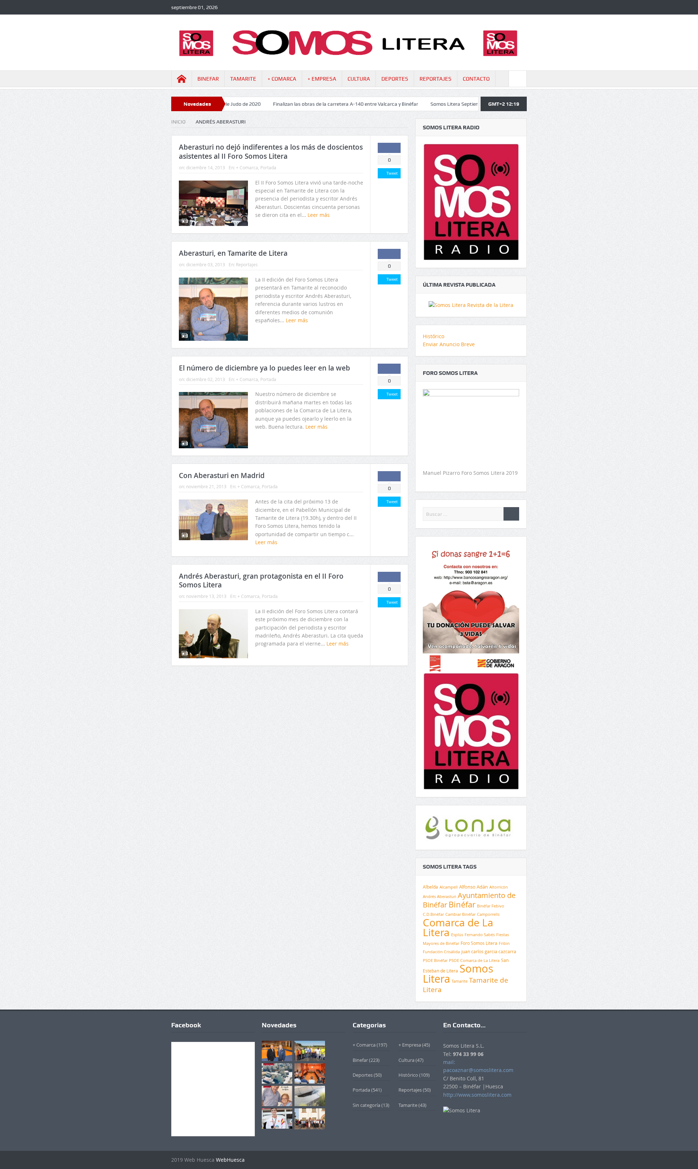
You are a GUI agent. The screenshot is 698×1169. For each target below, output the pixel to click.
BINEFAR (208, 79)
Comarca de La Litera (458, 927)
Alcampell (449, 887)
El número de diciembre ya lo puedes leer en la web (264, 368)
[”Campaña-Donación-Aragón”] (471, 607)
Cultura (406, 1060)
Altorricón (498, 887)
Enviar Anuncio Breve (449, 344)
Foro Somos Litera (479, 943)
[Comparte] (389, 148)
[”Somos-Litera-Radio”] (471, 201)
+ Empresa (409, 1044)
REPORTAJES (436, 79)
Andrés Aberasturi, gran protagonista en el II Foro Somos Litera (261, 580)
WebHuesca (230, 1159)
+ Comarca (247, 167)
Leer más (319, 214)
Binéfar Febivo (490, 906)
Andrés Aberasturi (439, 896)
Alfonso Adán (473, 886)
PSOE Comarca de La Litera (474, 960)
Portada (268, 167)
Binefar (360, 1060)
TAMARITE (243, 79)
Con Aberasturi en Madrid (222, 475)
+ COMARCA (282, 79)
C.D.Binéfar (433, 914)
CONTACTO (476, 79)
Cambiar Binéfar (460, 914)
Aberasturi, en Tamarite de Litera (233, 253)
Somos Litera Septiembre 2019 (416, 104)
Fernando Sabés (480, 934)
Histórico (433, 336)
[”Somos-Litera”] (471, 304)
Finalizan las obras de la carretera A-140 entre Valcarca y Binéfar (296, 104)
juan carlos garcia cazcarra (488, 951)
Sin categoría (366, 1105)
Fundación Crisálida (441, 951)
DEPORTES (394, 79)
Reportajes (247, 264)
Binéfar (462, 904)
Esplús (457, 934)
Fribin (504, 943)
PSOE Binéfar (435, 960)
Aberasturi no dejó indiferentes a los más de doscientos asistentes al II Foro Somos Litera (271, 151)
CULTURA (359, 79)
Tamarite (460, 981)
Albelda (430, 887)
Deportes (363, 1075)
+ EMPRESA (322, 79)
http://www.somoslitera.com (477, 1094)
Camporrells (488, 914)
